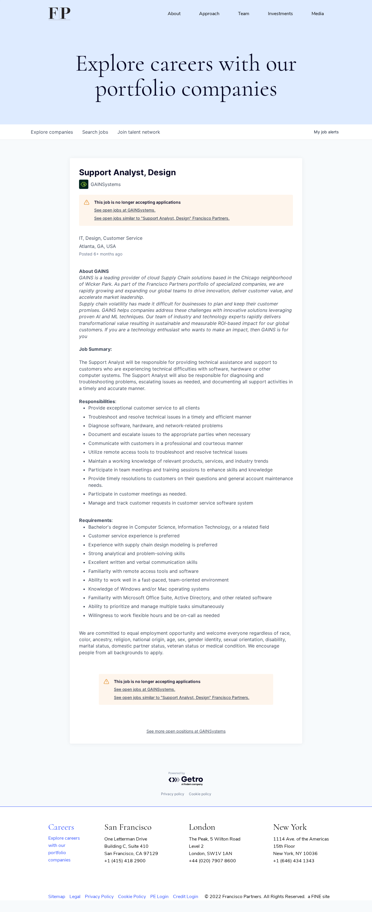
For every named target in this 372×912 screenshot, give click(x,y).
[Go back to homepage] (59, 13)
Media (318, 13)
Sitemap (56, 896)
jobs (95, 132)
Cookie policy (200, 794)
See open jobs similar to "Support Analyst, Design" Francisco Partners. (162, 218)
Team (243, 13)
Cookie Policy (132, 896)
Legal (75, 896)
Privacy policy (172, 794)
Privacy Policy (99, 896)
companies (52, 132)
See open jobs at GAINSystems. (124, 210)
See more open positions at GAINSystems (186, 731)
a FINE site (319, 896)
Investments (280, 13)
